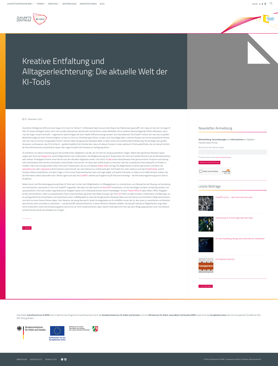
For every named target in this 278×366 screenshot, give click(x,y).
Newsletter (51, 359)
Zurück (27, 228)
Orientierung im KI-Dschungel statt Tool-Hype (234, 217)
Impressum (22, 359)
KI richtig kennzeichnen (225, 259)
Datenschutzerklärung (222, 157)
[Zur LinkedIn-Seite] (62, 359)
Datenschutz (36, 359)
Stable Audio (103, 165)
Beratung (53, 3)
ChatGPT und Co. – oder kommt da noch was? (234, 197)
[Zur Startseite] (32, 24)
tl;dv (119, 193)
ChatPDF (84, 175)
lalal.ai (110, 159)
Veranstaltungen (88, 3)
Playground (46, 156)
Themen (40, 3)
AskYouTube (152, 168)
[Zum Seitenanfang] (274, 361)
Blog (102, 3)
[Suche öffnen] (271, 3)
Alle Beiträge (206, 286)
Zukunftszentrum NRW (19, 3)
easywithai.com (29, 168)
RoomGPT (107, 187)
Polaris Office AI (134, 190)
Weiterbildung (69, 3)
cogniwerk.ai (45, 168)
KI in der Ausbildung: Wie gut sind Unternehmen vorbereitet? (240, 238)
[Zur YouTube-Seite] (65, 359)
